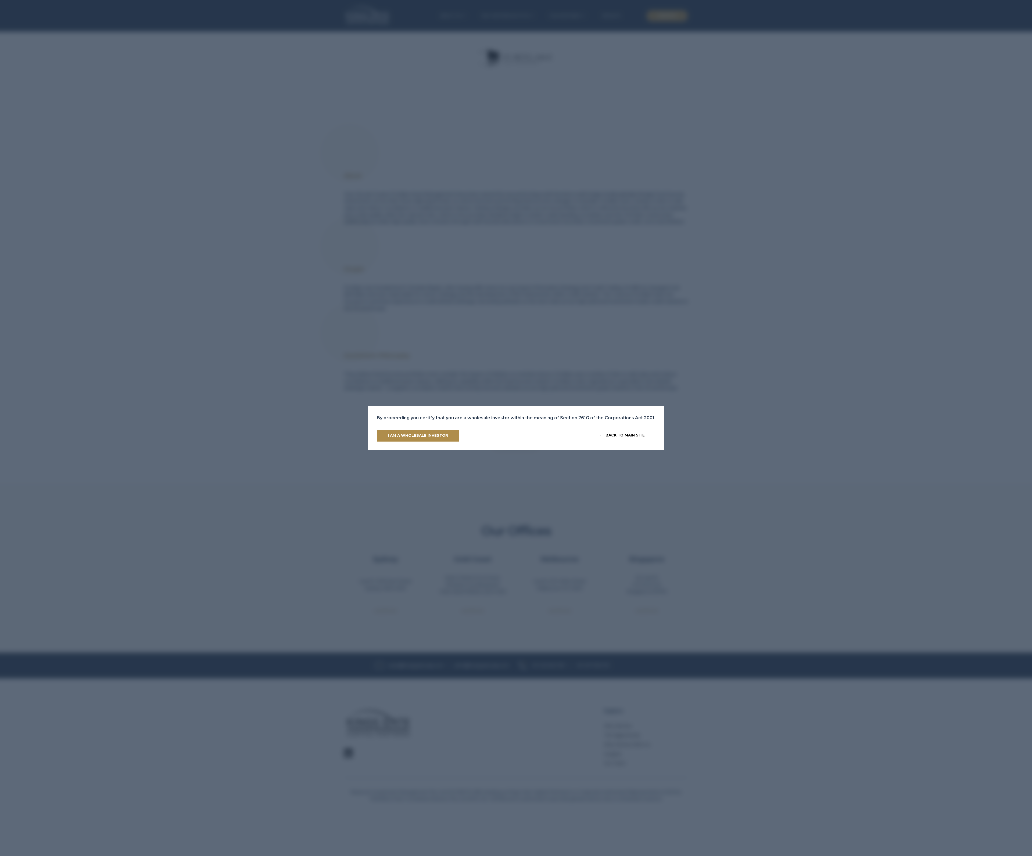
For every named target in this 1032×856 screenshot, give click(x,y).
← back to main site (622, 435)
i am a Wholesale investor (418, 435)
